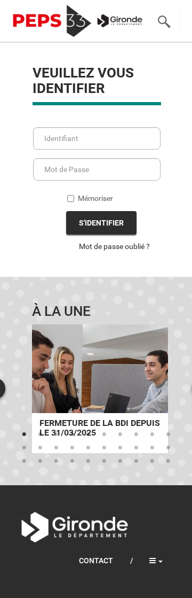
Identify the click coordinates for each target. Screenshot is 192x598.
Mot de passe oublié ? (114, 246)
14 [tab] (72, 447)
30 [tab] (168, 461)
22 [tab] (40, 461)
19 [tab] (152, 447)
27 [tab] (120, 461)
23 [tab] (56, 461)
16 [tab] (104, 447)
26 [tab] (104, 461)
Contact (96, 560)
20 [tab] (168, 447)
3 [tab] (56, 434)
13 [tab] (56, 447)
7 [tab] (120, 434)
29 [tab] (152, 461)
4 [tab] (72, 434)
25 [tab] (88, 461)
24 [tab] (72, 461)
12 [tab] (40, 447)
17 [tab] (120, 447)
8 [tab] (136, 434)
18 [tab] (136, 447)
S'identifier (101, 223)
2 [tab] (40, 434)
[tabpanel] (100, 388)
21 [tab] (24, 461)
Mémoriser (95, 198)
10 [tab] (168, 434)
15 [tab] (88, 447)
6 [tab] (104, 434)
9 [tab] (152, 434)
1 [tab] (24, 434)
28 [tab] (136, 461)
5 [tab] (88, 434)
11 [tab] (24, 447)
